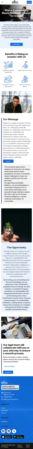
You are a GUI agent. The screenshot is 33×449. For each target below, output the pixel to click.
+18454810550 (7, 397)
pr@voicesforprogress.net (11, 399)
